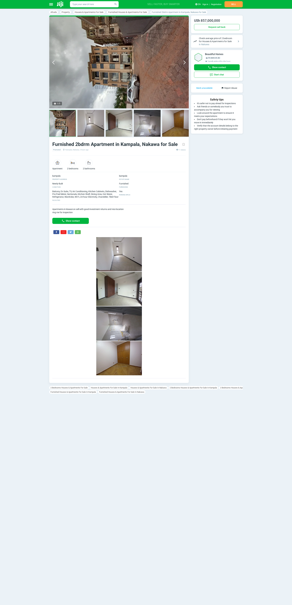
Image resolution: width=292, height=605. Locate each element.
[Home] (60, 4)
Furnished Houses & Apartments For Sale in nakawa (121, 392)
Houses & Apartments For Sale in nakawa (148, 388)
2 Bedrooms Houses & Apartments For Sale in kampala (193, 388)
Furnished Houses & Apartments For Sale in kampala (73, 392)
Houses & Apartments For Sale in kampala (109, 388)
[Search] (116, 4)
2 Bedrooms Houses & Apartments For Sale (69, 388)
